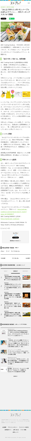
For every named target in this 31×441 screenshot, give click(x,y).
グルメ (2, 251)
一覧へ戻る (15, 258)
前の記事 (3, 258)
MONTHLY (25, 271)
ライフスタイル (15, 251)
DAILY (5, 271)
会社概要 (4, 427)
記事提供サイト (8, 429)
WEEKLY (15, 271)
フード (7, 251)
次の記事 (28, 258)
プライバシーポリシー (12, 427)
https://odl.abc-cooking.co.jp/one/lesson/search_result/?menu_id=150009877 (14, 212)
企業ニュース (15, 432)
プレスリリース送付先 (24, 427)
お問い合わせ (16, 429)
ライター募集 (23, 429)
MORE (15, 376)
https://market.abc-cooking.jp (10, 219)
